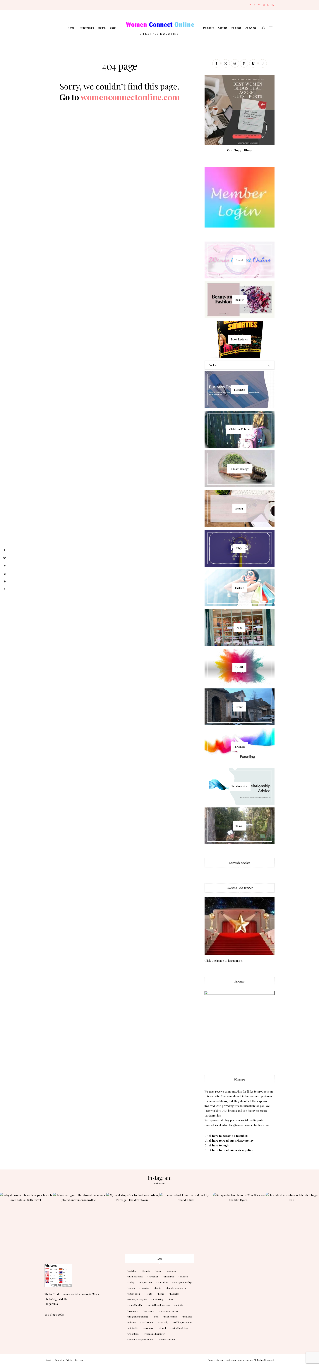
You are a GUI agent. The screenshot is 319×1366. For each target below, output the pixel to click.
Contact (222, 27)
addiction (132, 1270)
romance (187, 1316)
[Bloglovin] (253, 63)
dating (131, 1282)
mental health (135, 1305)
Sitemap (79, 1359)
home (161, 1293)
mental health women (159, 1305)
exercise (145, 1287)
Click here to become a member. (226, 1136)
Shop (113, 27)
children (184, 1276)
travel (163, 1328)
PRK (156, 1316)
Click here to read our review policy (229, 1150)
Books (212, 365)
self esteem (148, 1322)
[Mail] (268, 5)
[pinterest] (4, 566)
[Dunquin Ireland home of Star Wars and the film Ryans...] (239, 1219)
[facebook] (4, 550)
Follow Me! (159, 1183)
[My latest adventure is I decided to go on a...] (292, 1219)
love (171, 1299)
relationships (170, 1316)
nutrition (180, 1305)
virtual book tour (180, 1328)
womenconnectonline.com (130, 96)
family (158, 1287)
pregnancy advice (170, 1310)
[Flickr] (259, 5)
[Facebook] (250, 5)
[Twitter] (254, 5)
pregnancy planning (138, 1316)
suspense (149, 1328)
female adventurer (176, 1287)
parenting (133, 1310)
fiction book (134, 1293)
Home (71, 27)
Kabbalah (174, 1293)
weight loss (134, 1333)
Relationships (86, 27)
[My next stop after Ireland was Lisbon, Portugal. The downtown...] (133, 1219)
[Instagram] (235, 63)
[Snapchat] (264, 5)
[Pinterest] (244, 63)
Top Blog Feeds (54, 1314)
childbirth (169, 1276)
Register (236, 27)
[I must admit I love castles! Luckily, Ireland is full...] (186, 1219)
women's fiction (167, 1339)
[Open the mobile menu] (271, 28)
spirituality (133, 1328)
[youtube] (4, 581)
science (132, 1322)
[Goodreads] (262, 63)
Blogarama (51, 1304)
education (163, 1282)
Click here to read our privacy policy (229, 1140)
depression (146, 1282)
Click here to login (217, 1145)
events (131, 1287)
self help (164, 1322)
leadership (158, 1299)
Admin (49, 1359)
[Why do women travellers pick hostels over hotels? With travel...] (26, 1219)
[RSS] (273, 5)
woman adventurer (155, 1333)
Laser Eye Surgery (137, 1299)
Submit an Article (63, 1359)
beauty (146, 1270)
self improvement (183, 1322)
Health (102, 27)
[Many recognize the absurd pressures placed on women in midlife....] (79, 1219)
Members (208, 27)
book (158, 1270)
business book (135, 1276)
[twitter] (4, 558)
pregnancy (149, 1310)
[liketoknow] (4, 589)
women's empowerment (140, 1339)
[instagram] (4, 574)
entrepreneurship (183, 1282)
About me (251, 27)
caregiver (153, 1276)
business (171, 1270)
